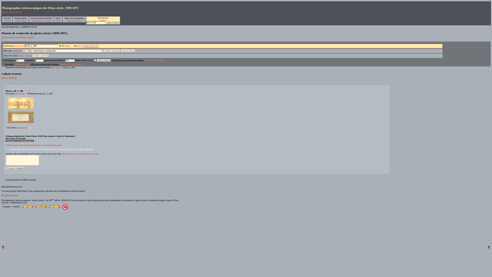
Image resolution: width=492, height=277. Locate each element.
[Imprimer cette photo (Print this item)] (27, 91)
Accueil (7, 18)
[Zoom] (197, 103)
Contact (16, 207)
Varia (58, 18)
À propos (6, 207)
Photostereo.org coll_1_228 (39, 94)
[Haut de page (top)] (3, 247)
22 (30, 128)
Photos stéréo (20, 18)
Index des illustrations (74, 18)
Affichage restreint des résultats (44, 64)
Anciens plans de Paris (41, 18)
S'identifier (9, 64)
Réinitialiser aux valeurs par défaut (128, 60)
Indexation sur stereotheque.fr (19, 141)
